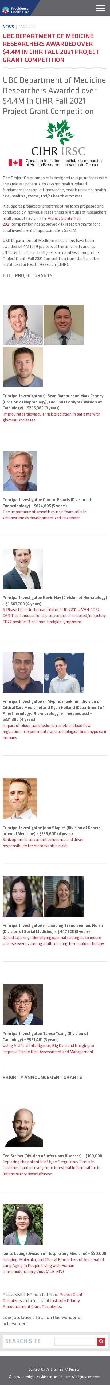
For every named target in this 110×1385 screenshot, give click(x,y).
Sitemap (57, 1369)
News (8, 27)
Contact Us (37, 1369)
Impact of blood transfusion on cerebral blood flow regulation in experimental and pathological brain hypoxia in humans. (55, 732)
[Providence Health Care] (20, 15)
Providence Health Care (53, 1377)
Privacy (74, 1369)
